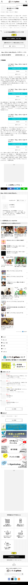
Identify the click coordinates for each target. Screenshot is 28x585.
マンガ (4, 348)
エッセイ (3, 12)
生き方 (4, 337)
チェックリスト (10, 416)
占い (16, 416)
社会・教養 (5, 342)
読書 (4, 345)
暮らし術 (5, 339)
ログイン (14, 46)
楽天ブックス (17, 74)
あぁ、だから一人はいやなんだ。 (12, 6)
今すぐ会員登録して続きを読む (14, 38)
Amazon (17, 71)
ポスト (26, 5)
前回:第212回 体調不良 (6, 54)
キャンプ (11, 12)
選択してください (20, 200)
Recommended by (19, 331)
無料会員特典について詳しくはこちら (14, 560)
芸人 (7, 12)
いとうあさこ (12, 204)
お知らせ (5, 351)
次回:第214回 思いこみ (20, 54)
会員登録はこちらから (14, 556)
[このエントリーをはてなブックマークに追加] (16, 579)
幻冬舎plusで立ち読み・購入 (17, 68)
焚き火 (16, 12)
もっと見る (14, 408)
